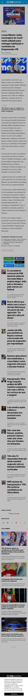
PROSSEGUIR (14, 694)
